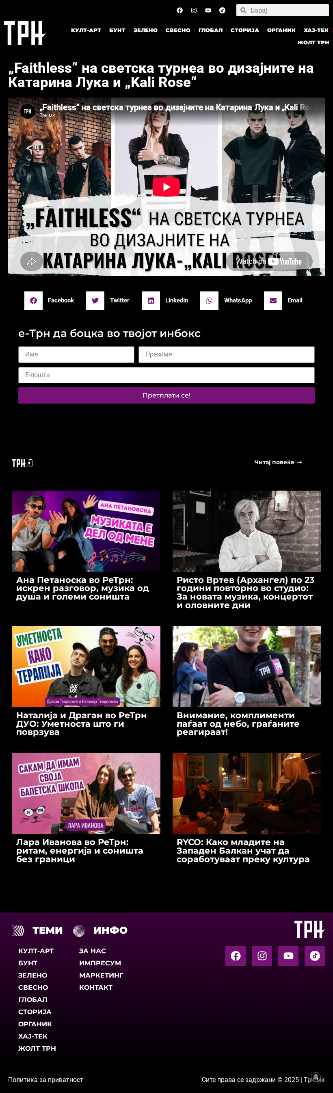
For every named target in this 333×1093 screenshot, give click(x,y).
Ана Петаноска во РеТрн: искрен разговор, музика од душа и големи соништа (82, 588)
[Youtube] (208, 10)
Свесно (178, 30)
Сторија (245, 30)
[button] (52, 300)
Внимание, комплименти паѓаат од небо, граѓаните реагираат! (238, 723)
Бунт (117, 30)
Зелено (146, 30)
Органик (281, 30)
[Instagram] (194, 10)
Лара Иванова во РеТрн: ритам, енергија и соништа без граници (79, 850)
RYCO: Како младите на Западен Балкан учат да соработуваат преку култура (243, 850)
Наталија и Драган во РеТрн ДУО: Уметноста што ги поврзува (81, 723)
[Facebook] (179, 10)
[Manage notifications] (315, 1077)
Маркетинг (101, 975)
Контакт (95, 987)
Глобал (211, 30)
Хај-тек (316, 30)
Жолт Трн (313, 42)
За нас (92, 951)
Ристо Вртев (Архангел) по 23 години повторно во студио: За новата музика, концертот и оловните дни (245, 592)
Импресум (100, 963)
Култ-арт (86, 30)
